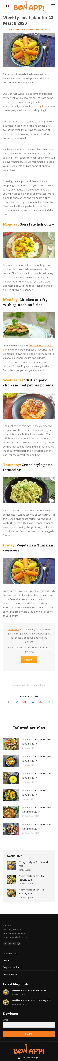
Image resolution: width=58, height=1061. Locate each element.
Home (9, 29)
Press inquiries (10, 974)
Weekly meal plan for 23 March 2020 (33, 864)
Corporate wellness (12, 967)
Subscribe (13, 629)
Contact (7, 960)
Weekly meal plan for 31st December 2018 (36, 809)
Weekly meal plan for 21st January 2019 (36, 758)
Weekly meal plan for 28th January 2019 (36, 741)
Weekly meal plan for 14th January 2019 (36, 775)
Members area (10, 953)
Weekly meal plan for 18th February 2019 (31, 878)
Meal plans (20, 29)
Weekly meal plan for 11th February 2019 (31, 891)
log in (41, 106)
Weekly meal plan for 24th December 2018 (36, 826)
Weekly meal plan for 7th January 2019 (36, 792)
